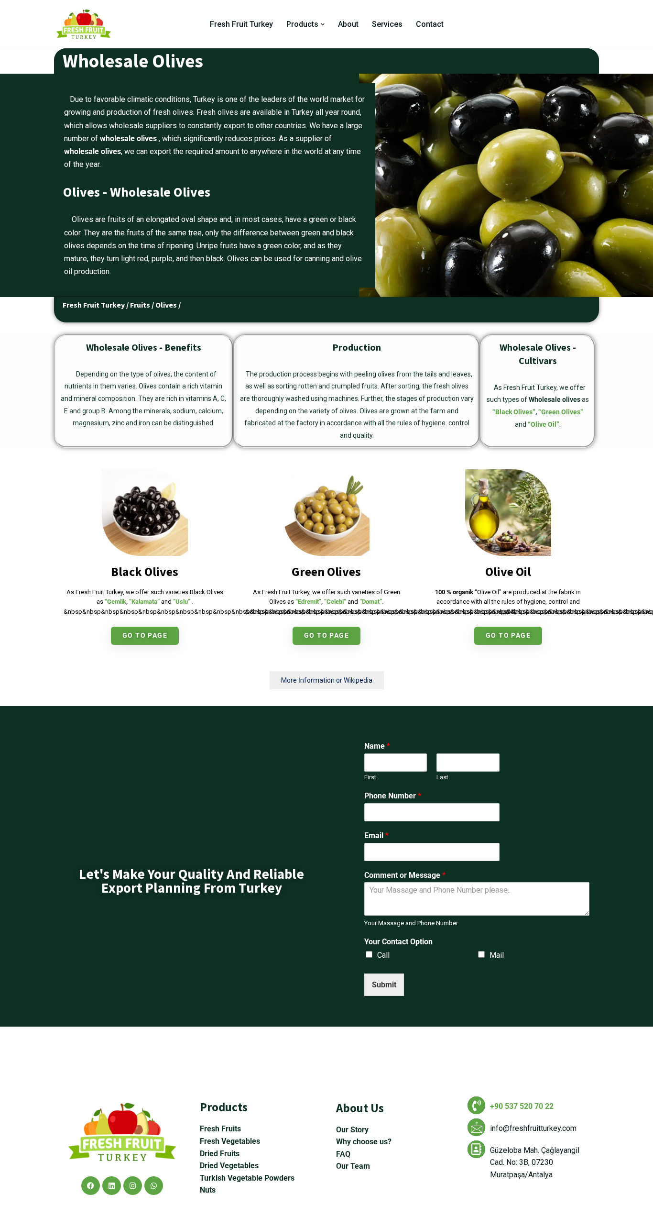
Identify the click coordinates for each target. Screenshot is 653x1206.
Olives (166, 305)
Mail (497, 955)
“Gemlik (115, 601)
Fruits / (142, 305)
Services (387, 24)
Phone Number (392, 795)
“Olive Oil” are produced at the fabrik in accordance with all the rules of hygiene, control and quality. (508, 602)
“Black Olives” (513, 412)
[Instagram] (132, 1185)
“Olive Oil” (543, 424)
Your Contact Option (398, 941)
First (370, 777)
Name (377, 746)
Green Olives (326, 571)
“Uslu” (181, 601)
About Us (360, 1108)
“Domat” (370, 601)
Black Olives (144, 571)
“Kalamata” (144, 601)
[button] (323, 24)
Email (376, 835)
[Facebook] (90, 1185)
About (348, 24)
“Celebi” (335, 601)
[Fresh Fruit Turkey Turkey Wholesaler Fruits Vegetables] (86, 24)
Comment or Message (405, 875)
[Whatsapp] (153, 1185)
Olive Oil (508, 571)
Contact (430, 24)
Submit (384, 984)
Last (442, 777)
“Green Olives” (560, 412)
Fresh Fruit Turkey (241, 24)
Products (224, 1107)
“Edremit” (308, 601)
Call (383, 955)
